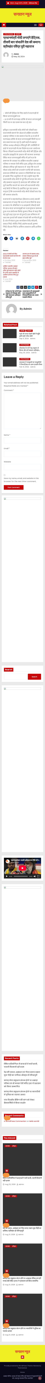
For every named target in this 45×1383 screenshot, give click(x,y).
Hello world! (34, 1121)
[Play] (7, 876)
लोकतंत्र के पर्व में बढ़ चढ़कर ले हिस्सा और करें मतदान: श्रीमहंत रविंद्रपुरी (29, 350)
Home (22, 1372)
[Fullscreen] (38, 876)
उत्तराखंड (22, 330)
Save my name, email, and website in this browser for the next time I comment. (21, 480)
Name (7, 435)
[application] (22, 868)
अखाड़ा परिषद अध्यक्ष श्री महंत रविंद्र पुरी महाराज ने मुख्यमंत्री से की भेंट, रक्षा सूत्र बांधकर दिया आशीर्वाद (22, 1377)
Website (7, 462)
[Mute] (35, 876)
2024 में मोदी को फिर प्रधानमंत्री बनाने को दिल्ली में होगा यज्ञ (11, 256)
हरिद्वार (14, 1146)
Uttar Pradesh (8, 34)
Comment (9, 390)
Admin (16, 54)
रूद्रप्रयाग (18, 34)
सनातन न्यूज (22, 14)
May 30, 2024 (24, 353)
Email (7, 448)
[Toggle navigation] (35, 25)
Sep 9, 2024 (24, 338)
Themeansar (22, 1368)
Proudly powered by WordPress (15, 1366)
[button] (6, 101)
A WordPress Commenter (15, 1121)
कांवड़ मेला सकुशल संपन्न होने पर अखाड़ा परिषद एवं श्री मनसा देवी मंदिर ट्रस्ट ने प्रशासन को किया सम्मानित (22, 1083)
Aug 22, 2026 (10, 1184)
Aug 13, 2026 (10, 1234)
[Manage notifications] (40, 1378)
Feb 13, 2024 (24, 367)
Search (8, 669)
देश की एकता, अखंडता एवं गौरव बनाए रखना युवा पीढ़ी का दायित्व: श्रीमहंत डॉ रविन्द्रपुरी (22, 1229)
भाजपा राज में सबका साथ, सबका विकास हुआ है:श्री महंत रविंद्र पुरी (30, 256)
